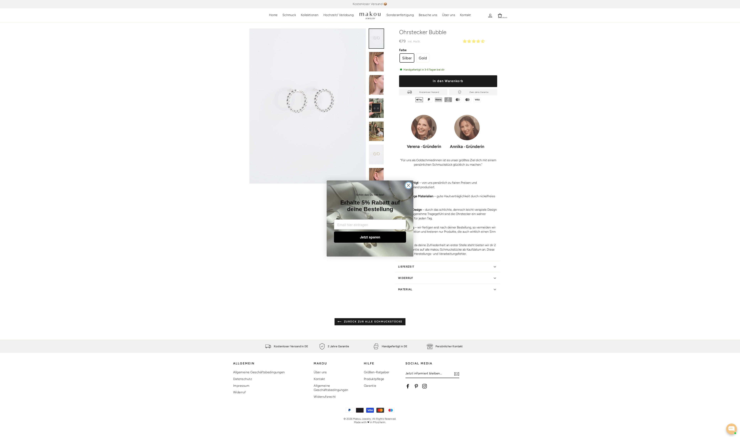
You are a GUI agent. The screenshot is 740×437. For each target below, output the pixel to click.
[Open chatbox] (731, 429)
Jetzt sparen (370, 237)
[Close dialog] (408, 185)
